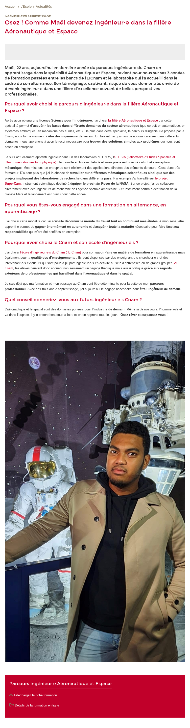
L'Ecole (26, 7)
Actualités (44, 7)
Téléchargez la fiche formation (35, 695)
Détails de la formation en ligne (37, 705)
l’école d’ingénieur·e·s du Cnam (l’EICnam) (50, 252)
